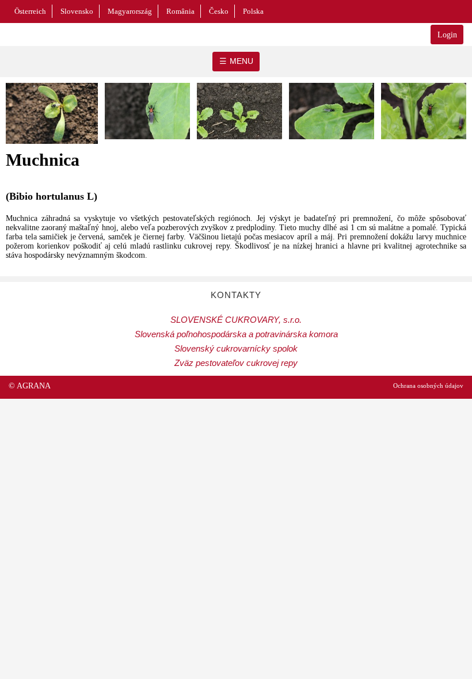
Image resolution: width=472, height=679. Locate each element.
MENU (241, 61)
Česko (219, 11)
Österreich (30, 11)
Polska (253, 11)
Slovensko (76, 11)
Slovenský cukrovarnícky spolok (236, 348)
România (180, 11)
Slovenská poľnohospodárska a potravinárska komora (236, 334)
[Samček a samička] (239, 142)
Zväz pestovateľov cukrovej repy (236, 363)
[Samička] (147, 142)
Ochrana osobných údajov (428, 385)
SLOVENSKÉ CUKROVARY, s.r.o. (236, 320)
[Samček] (52, 147)
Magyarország (130, 11)
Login (447, 34)
